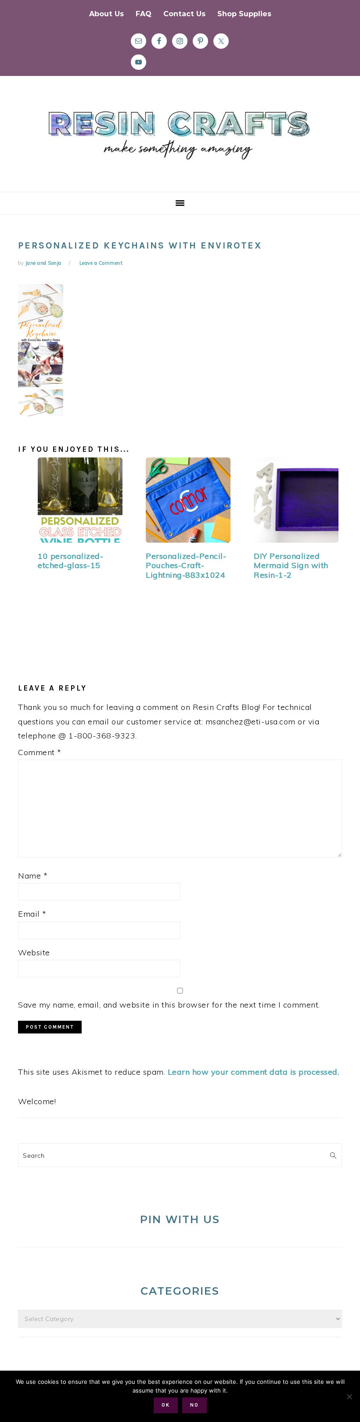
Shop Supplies (244, 14)
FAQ (143, 14)
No (194, 1405)
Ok (166, 1405)
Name (32, 876)
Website (34, 952)
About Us (106, 14)
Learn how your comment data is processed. (253, 1072)
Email (32, 914)
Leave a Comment (101, 263)
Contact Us (184, 14)
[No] (349, 1396)
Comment (39, 752)
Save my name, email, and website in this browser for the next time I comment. (169, 1005)
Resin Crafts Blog (180, 142)
